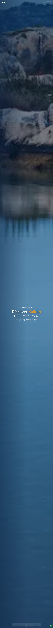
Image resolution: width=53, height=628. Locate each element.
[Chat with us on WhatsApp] (51, 626)
